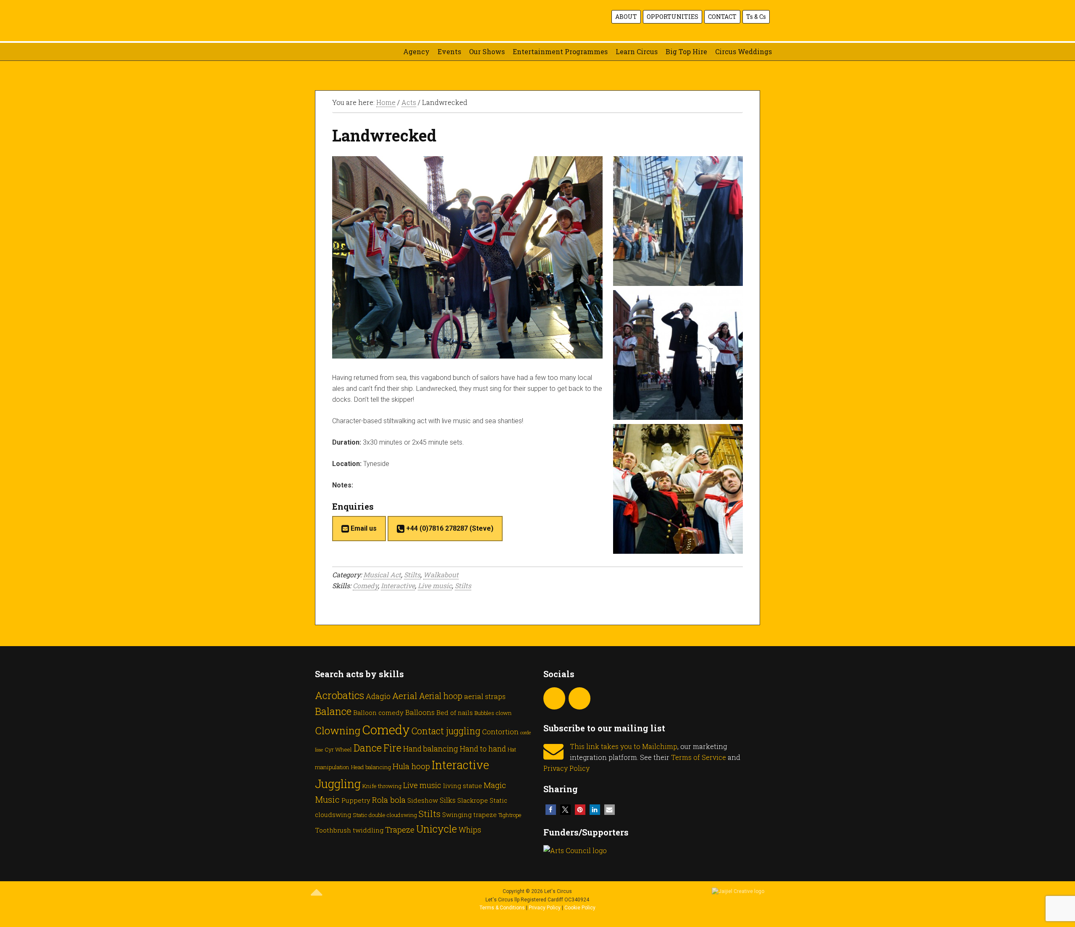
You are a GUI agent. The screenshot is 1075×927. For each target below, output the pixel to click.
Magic (495, 785)
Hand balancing (430, 749)
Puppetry (355, 800)
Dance (368, 747)
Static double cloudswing (385, 815)
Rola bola (389, 799)
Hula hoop (411, 766)
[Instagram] (554, 698)
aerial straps (485, 696)
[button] (550, 809)
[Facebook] (579, 698)
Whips (470, 830)
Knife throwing (381, 786)
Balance (333, 711)
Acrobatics (339, 695)
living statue (462, 785)
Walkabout (441, 574)
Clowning (337, 730)
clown (504, 713)
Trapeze (399, 829)
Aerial (404, 696)
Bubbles (484, 713)
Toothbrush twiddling (349, 830)
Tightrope (510, 815)
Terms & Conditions (502, 908)
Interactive (398, 585)
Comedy (365, 585)
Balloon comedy (378, 712)
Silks (448, 800)
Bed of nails (454, 712)
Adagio (378, 696)
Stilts (412, 574)
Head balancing (371, 767)
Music (327, 799)
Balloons (420, 712)
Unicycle (436, 828)
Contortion (500, 731)
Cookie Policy (579, 908)
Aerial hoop (440, 696)
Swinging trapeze (469, 814)
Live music (435, 585)
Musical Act (382, 574)
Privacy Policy (566, 768)
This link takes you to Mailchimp (623, 746)
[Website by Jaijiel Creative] (738, 891)
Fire (392, 747)
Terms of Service (698, 757)
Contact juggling (446, 731)
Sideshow (422, 800)
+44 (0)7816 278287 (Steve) (448, 528)
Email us (363, 528)
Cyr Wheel (338, 749)
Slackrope (472, 800)
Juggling (338, 783)
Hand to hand (483, 749)
